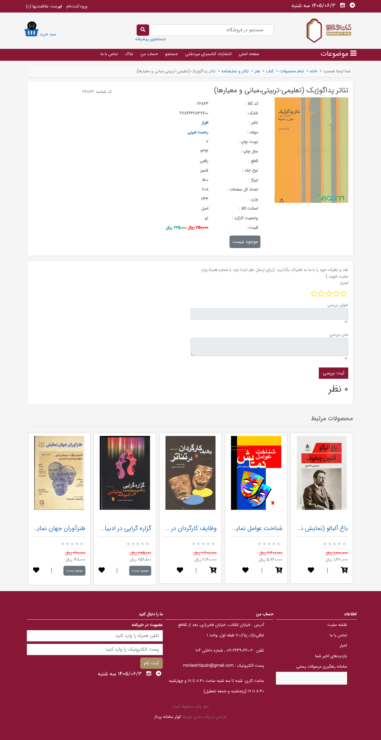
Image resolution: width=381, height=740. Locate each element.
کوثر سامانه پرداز (167, 716)
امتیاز (344, 283)
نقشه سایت (337, 624)
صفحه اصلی (249, 54)
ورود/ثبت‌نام (77, 6)
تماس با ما (109, 54)
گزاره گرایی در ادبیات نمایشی (114, 528)
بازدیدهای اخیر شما (331, 656)
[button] (213, 571)
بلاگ (129, 54)
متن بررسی (339, 334)
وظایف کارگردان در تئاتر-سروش (177, 528)
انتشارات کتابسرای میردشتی (208, 54)
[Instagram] (342, 5)
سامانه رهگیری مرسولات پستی (321, 666)
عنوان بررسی (337, 305)
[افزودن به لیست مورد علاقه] (36, 571)
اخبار (343, 645)
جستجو (171, 54)
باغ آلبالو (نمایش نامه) (319, 528)
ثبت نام (151, 663)
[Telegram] (352, 5)
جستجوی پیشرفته (150, 39)
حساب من (149, 54)
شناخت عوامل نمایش (255, 528)
